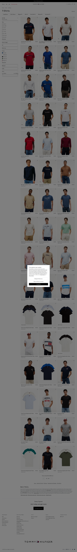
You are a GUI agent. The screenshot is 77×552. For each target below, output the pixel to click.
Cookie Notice (42, 274)
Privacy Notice (31, 275)
